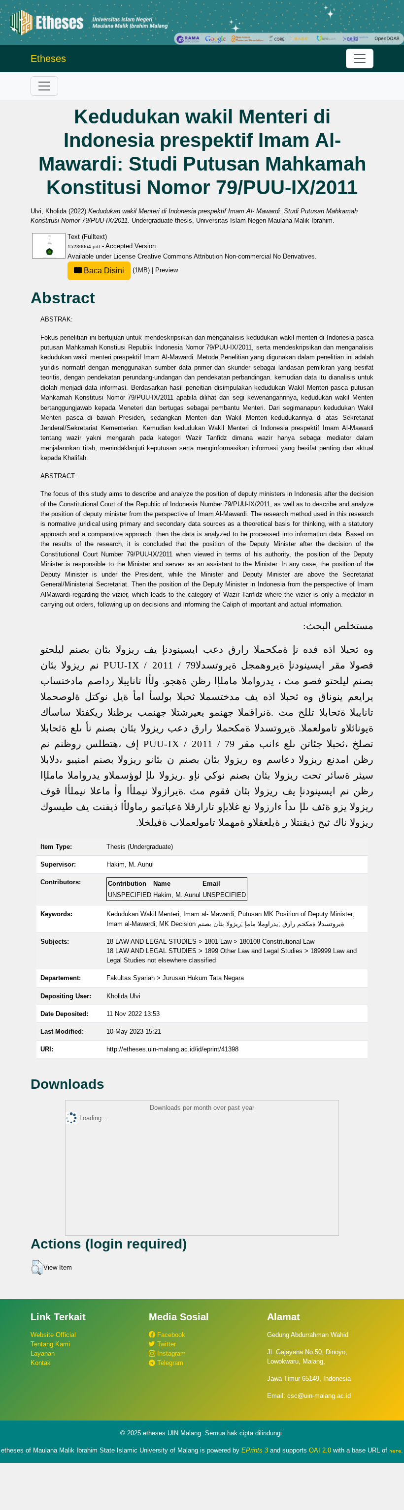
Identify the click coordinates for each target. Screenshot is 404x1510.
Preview (166, 270)
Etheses (48, 58)
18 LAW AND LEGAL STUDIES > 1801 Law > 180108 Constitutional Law (210, 941)
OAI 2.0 (320, 1450)
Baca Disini (103, 270)
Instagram (170, 1353)
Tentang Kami (50, 1344)
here (395, 1450)
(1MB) (117, 270)
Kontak (41, 1362)
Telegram (169, 1362)
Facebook (170, 1334)
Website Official (53, 1334)
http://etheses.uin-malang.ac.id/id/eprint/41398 (172, 1049)
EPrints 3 (254, 1450)
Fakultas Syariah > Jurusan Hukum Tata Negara (175, 978)
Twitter (165, 1344)
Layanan (43, 1353)
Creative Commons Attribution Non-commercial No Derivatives (226, 256)
